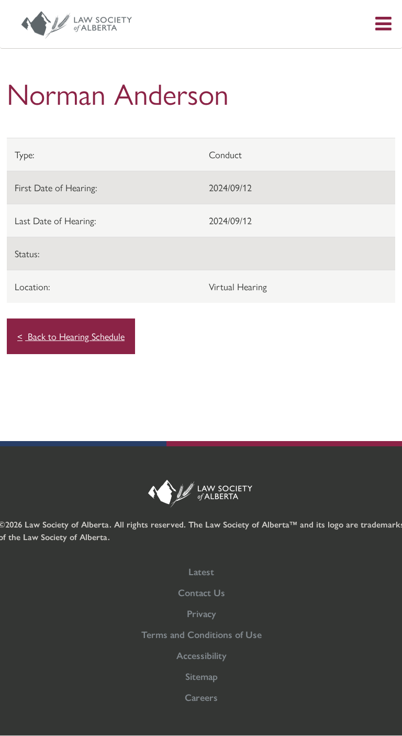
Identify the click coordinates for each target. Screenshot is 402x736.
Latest (201, 571)
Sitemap (201, 676)
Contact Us (201, 592)
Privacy (201, 613)
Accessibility (201, 655)
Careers (201, 697)
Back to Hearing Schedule (75, 336)
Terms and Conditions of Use (201, 634)
